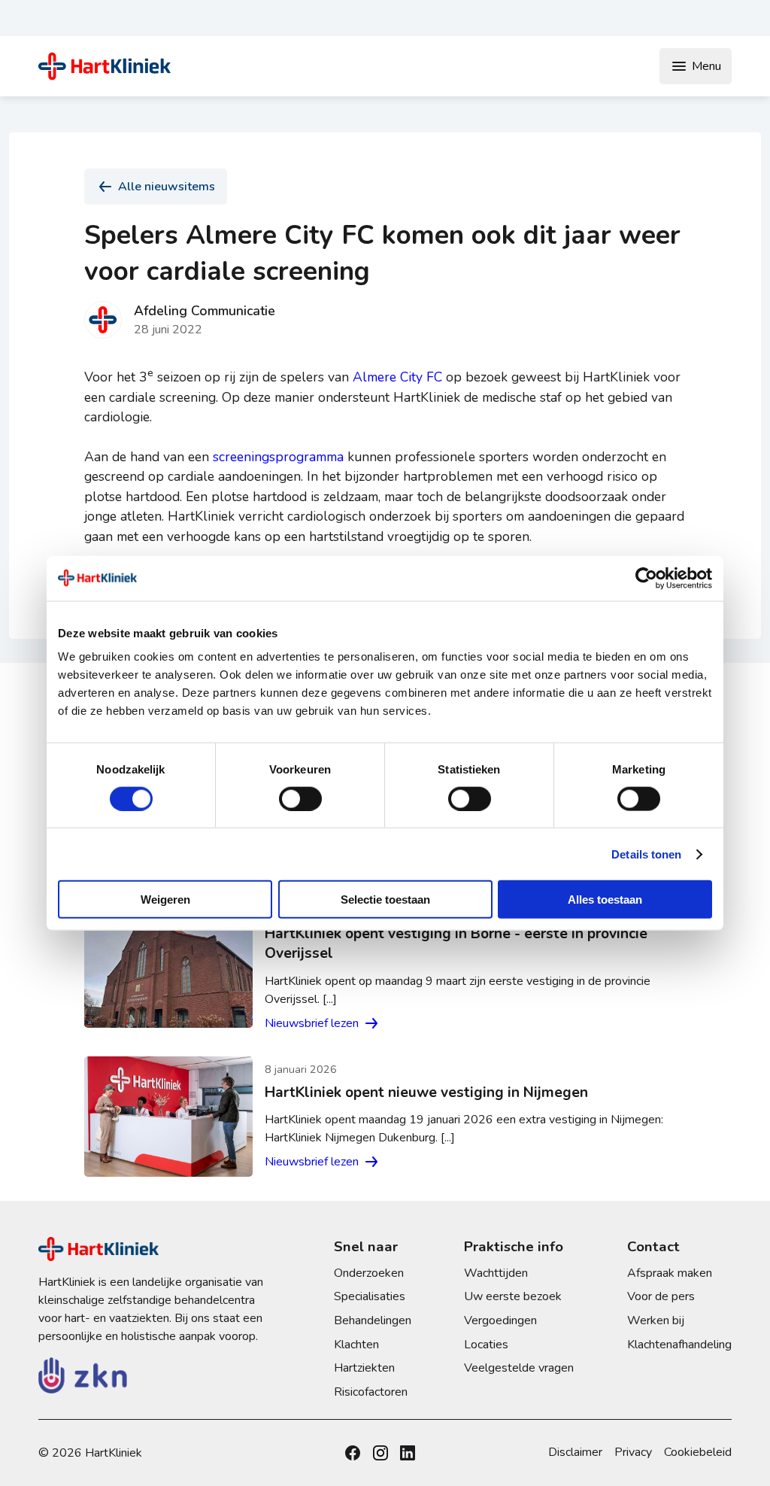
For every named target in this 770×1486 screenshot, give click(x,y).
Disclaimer (575, 1452)
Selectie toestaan (385, 899)
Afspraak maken (669, 1273)
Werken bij (655, 1320)
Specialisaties (369, 1296)
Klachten (356, 1344)
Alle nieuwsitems (166, 186)
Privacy (633, 1452)
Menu (706, 66)
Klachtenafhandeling (679, 1344)
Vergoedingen (500, 1320)
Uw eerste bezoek (513, 1296)
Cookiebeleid (698, 1452)
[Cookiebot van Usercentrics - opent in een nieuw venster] (646, 578)
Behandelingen (372, 1320)
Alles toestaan (605, 899)
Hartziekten (364, 1368)
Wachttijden (496, 1273)
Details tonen (646, 853)
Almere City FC (397, 377)
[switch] (300, 798)
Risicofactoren (371, 1392)
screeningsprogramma (278, 457)
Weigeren (165, 899)
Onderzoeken (369, 1273)
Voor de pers (661, 1296)
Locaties (486, 1344)
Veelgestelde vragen (519, 1368)
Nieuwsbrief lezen (312, 1023)
